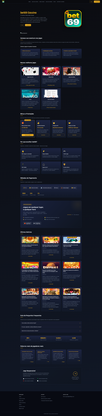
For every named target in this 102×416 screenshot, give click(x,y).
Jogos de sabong (49, 1)
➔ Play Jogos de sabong (71, 83)
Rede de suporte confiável (46, 398)
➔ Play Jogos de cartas (30, 85)
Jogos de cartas (35, 1)
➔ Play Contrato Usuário (51, 107)
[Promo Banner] (51, 33)
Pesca (54, 1)
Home (29, 1)
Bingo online (41, 1)
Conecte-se (97, 1)
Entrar (92, 1)
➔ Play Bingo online (51, 85)
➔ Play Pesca (30, 107)
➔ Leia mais (30, 256)
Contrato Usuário (60, 1)
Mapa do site (21, 408)
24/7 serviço (43, 396)
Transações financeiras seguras (46, 400)
